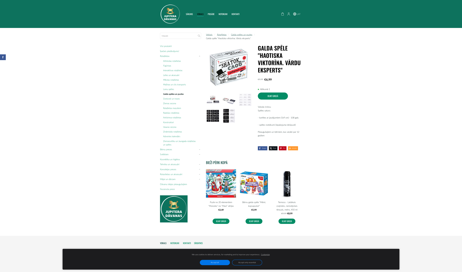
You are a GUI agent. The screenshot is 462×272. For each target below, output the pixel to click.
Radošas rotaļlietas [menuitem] (171, 112)
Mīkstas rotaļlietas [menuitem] (171, 79)
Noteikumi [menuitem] (223, 14)
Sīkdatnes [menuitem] (198, 243)
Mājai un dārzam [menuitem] (167, 179)
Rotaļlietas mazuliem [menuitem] (172, 108)
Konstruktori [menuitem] (168, 122)
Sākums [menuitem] (189, 14)
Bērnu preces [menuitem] (166, 149)
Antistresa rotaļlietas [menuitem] (172, 117)
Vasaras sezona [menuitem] (169, 127)
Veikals (209, 34)
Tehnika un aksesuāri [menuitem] (169, 164)
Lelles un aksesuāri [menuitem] (171, 75)
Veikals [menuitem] (200, 14)
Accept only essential (247, 262)
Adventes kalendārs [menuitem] (171, 136)
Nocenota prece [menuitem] (167, 189)
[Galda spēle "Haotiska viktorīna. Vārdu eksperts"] (213, 99)
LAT (298, 14)
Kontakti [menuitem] (235, 14)
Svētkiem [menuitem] (164, 154)
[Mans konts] (289, 14)
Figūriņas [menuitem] (167, 65)
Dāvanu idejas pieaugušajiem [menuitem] (173, 184)
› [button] (200, 56)
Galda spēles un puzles (241, 34)
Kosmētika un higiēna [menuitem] (170, 159)
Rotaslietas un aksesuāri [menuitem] (171, 174)
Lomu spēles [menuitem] (168, 89)
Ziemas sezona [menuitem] (169, 103)
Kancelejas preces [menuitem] (168, 169)
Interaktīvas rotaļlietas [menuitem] (172, 70)
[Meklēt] (199, 36)
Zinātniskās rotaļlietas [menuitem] (172, 131)
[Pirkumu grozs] (283, 14)
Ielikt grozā (273, 96)
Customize (265, 254)
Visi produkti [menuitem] (166, 46)
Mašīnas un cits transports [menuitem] (174, 84)
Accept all (215, 262)
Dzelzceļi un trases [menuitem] (171, 98)
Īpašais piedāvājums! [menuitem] (169, 51)
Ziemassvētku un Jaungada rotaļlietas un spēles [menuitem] (179, 143)
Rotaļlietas (222, 34)
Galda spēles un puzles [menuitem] (173, 94)
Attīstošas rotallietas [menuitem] (172, 61)
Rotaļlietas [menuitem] (165, 56)
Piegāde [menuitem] (211, 14)
